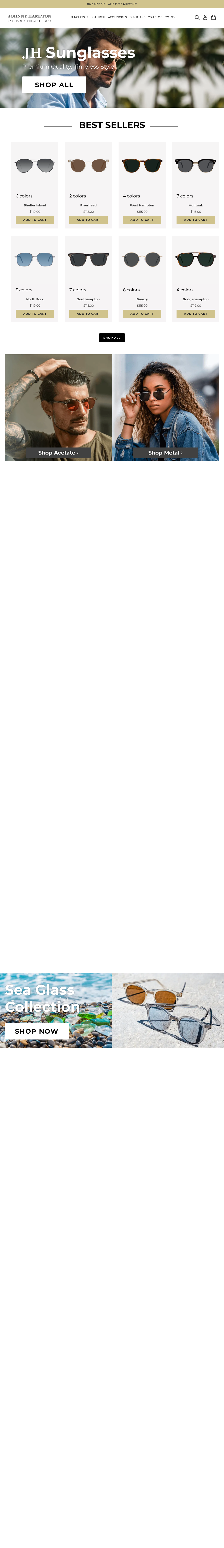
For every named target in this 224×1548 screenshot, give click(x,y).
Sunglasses (79, 17)
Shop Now (37, 1031)
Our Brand (137, 17)
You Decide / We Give (162, 17)
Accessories (117, 17)
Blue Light (98, 17)
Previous (14, 184)
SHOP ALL (54, 85)
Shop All (112, 337)
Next (55, 184)
